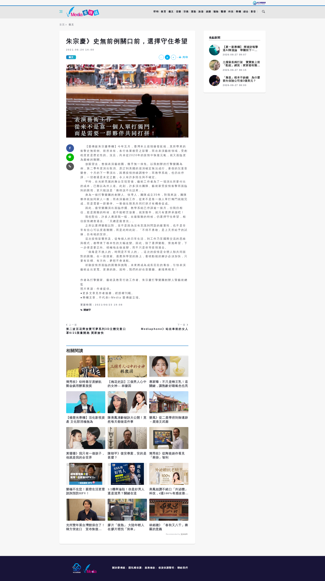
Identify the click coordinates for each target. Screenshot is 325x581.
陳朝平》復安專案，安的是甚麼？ (127, 455)
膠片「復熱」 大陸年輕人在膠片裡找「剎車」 (126, 527)
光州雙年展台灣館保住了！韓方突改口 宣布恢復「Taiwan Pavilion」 (85, 527)
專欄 (238, 11)
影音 (253, 11)
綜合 (246, 11)
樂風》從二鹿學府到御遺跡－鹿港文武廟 (168, 419)
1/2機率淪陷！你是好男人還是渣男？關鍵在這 (126, 491)
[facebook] (70, 148)
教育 (163, 11)
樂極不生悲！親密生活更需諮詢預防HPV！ (85, 491)
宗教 (186, 11)
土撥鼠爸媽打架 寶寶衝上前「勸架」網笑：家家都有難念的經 (241, 65)
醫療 (223, 11)
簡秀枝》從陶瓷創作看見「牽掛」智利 (167, 455)
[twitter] (70, 157)
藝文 (171, 11)
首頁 (62, 24)
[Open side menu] (60, 11)
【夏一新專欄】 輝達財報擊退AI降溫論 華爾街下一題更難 (240, 50)
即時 (156, 11)
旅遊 (201, 11)
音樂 (178, 11)
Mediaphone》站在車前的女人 (164, 329)
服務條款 (150, 567)
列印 (185, 57)
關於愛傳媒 (118, 567)
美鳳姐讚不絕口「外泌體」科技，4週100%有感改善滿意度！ (168, 491)
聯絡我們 (182, 567)
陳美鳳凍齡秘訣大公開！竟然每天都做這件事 (127, 419)
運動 (193, 11)
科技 (231, 11)
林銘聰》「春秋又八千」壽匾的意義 (168, 527)
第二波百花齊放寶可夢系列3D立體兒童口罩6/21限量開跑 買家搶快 (96, 331)
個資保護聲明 (166, 567)
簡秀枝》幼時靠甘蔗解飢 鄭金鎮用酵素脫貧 (84, 384)
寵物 (216, 11)
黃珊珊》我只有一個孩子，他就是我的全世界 (85, 455)
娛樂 (208, 11)
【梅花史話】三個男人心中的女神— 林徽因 (127, 384)
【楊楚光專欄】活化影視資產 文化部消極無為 (85, 419)
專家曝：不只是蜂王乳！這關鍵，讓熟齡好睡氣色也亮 (168, 384)
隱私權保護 (135, 567)
